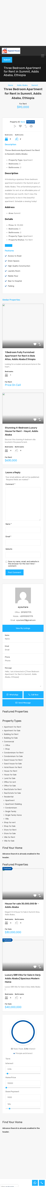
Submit (7, 60)
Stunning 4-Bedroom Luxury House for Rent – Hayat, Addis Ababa (21, 431)
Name (9, 524)
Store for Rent (10, 830)
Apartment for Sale (12, 730)
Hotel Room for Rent (13, 767)
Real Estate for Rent (13, 789)
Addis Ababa (22, 85)
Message (8, 668)
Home (10, 85)
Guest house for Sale (13, 764)
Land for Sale (9, 778)
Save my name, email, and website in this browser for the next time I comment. (23, 563)
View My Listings (23, 628)
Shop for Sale (9, 826)
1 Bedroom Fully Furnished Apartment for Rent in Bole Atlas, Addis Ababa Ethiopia (20, 356)
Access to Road (14, 256)
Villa (7, 819)
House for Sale (10, 775)
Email (8, 536)
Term (8, 1059)
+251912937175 (26, 616)
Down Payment (12, 1091)
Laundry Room (14, 271)
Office (7, 745)
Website (9, 549)
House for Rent (10, 771)
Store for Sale (10, 833)
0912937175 (26, 612)
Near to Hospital (15, 281)
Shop (7, 749)
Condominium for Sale (13, 756)
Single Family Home (13, 815)
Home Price (11, 1077)
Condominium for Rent (13, 753)
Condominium (11, 808)
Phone (7, 657)
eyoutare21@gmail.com (26, 620)
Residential (8, 797)
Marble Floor (13, 276)
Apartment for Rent (12, 727)
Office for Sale (10, 786)
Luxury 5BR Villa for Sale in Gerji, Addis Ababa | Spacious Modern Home (23, 978)
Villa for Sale (9, 841)
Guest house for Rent (13, 760)
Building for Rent (11, 734)
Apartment (10, 800)
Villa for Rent (9, 837)
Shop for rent (10, 822)
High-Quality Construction (19, 266)
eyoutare (23, 607)
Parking (11, 286)
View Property (23, 339)
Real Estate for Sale (12, 793)
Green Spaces (13, 261)
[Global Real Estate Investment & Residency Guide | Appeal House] (23, 51)
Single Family (10, 811)
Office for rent (10, 782)
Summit (35, 85)
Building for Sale (11, 738)
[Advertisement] (23, 23)
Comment (10, 484)
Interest (9, 1063)
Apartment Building (13, 804)
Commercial (9, 741)
